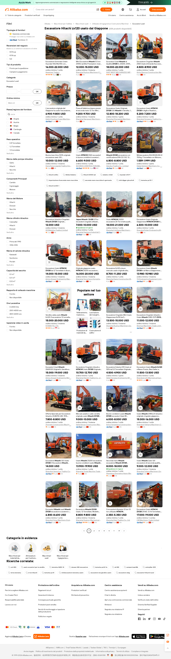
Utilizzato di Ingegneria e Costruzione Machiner (110, 24)
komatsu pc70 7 (146, 180)
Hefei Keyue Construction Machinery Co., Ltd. (89, 425)
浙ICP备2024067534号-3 (149, 655)
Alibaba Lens (17, 636)
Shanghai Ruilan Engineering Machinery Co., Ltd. (150, 230)
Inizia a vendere (144, 595)
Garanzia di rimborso (46, 595)
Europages (122, 648)
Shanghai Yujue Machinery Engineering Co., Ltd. (58, 520)
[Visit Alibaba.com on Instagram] (154, 618)
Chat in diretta (110, 595)
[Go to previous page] (84, 531)
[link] (167, 635)
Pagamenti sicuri (44, 590)
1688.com (60, 648)
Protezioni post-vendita (47, 605)
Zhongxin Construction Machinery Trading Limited (58, 425)
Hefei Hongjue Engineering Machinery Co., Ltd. (119, 378)
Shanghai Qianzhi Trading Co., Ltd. (89, 378)
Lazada (85, 648)
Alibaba (47, 24)
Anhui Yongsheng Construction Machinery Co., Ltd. (119, 425)
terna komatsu (16, 573)
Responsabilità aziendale (14, 600)
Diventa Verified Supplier (147, 605)
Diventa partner (144, 609)
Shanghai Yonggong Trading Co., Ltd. (150, 119)
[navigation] (24, 277)
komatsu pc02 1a (101, 567)
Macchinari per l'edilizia (63, 24)
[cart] (131, 10)
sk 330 (117, 567)
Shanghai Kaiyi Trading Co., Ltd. (118, 520)
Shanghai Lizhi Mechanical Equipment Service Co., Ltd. (150, 378)
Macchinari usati (82, 24)
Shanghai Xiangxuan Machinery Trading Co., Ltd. (89, 119)
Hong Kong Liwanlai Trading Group (58, 166)
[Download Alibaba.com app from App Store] (139, 636)
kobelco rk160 (108, 175)
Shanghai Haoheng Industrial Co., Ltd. (89, 232)
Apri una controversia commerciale (118, 600)
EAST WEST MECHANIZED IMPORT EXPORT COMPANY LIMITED (119, 72)
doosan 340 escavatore (79, 567)
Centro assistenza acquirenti (116, 590)
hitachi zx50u (53, 175)
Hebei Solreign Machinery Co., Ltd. (150, 166)
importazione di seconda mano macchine (63, 180)
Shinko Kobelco (70, 175)
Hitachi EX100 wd (89, 175)
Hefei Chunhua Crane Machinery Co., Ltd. (58, 119)
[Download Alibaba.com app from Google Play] (157, 636)
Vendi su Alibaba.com (146, 590)
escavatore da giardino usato (101, 573)
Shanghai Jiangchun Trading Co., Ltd (58, 471)
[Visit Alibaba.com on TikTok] (164, 618)
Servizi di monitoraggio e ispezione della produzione (51, 610)
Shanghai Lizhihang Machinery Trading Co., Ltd (119, 230)
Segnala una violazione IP (114, 609)
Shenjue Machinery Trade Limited (150, 326)
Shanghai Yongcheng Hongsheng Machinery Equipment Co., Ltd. (89, 279)
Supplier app (81, 636)
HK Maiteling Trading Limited (57, 230)
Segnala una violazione (113, 614)
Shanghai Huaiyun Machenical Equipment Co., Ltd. (89, 520)
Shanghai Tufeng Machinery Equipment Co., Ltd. (150, 471)
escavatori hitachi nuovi (145, 573)
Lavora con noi (10, 605)
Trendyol (112, 648)
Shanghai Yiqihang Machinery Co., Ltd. (150, 425)
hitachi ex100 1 (54, 186)
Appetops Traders (52, 72)
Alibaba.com (124, 636)
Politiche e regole (45, 616)
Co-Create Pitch (11, 595)
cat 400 (13, 567)
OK (37, 91)
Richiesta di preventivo (80, 595)
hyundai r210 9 (125, 175)
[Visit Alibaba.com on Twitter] (149, 618)
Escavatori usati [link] (138, 24)
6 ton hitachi (32, 573)
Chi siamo (9, 585)
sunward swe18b (132, 567)
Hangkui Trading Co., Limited (117, 166)
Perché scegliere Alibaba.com (16, 590)
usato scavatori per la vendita (34, 567)
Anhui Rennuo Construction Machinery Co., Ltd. (150, 72)
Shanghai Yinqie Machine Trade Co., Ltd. (89, 471)
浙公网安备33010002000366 (126, 655)
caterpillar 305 (150, 567)
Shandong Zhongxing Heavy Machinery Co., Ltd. (119, 473)
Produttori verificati (79, 590)
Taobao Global (95, 648)
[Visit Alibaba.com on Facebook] (139, 618)
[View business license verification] (108, 655)
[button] (97, 9)
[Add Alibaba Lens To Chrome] (41, 636)
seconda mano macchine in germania (98, 180)
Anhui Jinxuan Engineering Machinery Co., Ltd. (58, 279)
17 (119, 531)
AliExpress (50, 648)
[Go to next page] (124, 531)
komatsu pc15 (49, 573)
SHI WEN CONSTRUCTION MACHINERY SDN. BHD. (89, 166)
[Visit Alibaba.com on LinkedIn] (144, 618)
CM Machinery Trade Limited (148, 520)
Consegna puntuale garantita (49, 600)
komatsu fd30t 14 (58, 567)
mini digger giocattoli (126, 180)
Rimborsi (108, 605)
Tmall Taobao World (73, 648)
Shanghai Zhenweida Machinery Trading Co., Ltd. (119, 119)
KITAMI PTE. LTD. (52, 326)
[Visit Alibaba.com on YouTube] (159, 618)
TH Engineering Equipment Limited (150, 279)
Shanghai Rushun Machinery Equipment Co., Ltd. (89, 72)
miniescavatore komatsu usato (72, 573)
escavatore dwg (124, 573)
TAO (105, 648)
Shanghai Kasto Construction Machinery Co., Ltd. (119, 279)
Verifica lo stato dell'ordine (148, 600)
